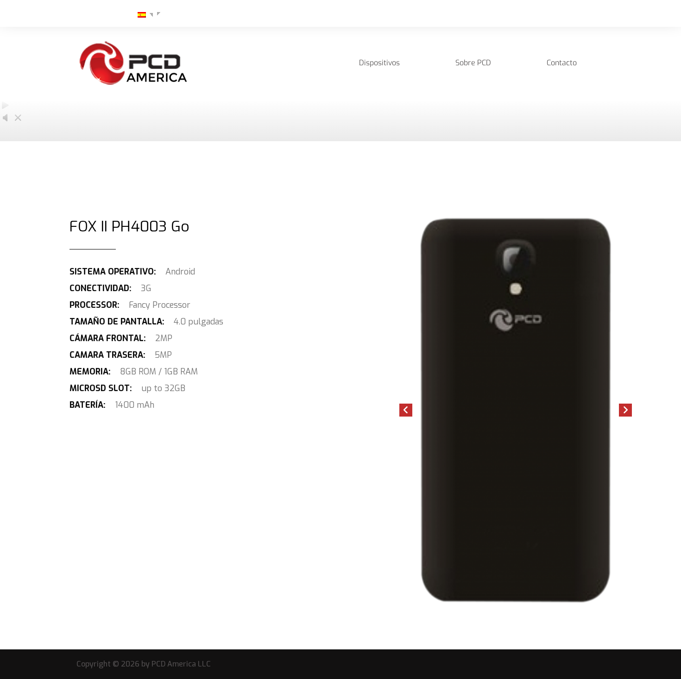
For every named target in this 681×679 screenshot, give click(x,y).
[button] (405, 410)
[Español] (138, 14)
